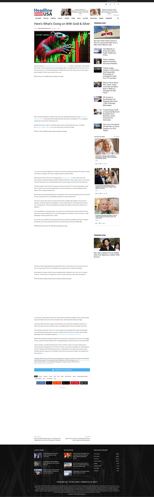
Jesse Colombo (68, 376)
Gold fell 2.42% (65, 66)
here (43, 353)
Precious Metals (38, 378)
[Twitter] (114, 4)
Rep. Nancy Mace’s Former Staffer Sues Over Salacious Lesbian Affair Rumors (107, 255)
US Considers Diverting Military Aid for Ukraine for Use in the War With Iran (51, 463)
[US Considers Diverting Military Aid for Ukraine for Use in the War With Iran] (38, 463)
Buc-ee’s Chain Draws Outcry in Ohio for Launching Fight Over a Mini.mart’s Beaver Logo (105, 43)
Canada (50, 376)
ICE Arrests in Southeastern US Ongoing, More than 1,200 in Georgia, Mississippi (110, 101)
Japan (62, 376)
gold (59, 376)
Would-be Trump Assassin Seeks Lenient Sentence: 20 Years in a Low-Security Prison (51, 471)
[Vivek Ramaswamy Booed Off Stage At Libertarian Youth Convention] (38, 455)
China (55, 376)
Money (74, 376)
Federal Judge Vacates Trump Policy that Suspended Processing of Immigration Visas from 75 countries (111, 73)
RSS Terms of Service (83, 360)
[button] (118, 18)
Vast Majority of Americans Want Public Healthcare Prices (109, 52)
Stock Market (49, 378)
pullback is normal (67, 178)
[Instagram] (118, 4)
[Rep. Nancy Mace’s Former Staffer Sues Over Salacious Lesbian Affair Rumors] (107, 244)
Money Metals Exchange (82, 376)
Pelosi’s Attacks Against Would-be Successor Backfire (110, 61)
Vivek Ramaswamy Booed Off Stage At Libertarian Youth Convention (50, 455)
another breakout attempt (43, 127)
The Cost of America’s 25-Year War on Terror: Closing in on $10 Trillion (111, 127)
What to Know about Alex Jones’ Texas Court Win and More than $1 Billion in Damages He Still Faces (110, 88)
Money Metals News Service (45, 28)
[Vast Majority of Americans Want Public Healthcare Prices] (98, 50)
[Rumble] (110, 4)
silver (44, 378)
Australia (45, 376)
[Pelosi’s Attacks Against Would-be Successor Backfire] (98, 61)
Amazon (40, 376)
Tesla (55, 378)
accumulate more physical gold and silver (69, 334)
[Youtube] (106, 4)
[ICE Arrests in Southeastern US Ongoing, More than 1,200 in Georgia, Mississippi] (98, 99)
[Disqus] (62, 412)
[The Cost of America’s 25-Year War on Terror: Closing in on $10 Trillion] (98, 126)
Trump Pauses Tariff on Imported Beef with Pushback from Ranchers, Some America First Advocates (111, 115)
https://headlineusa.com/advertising (43, 363)
